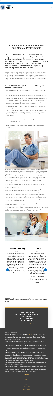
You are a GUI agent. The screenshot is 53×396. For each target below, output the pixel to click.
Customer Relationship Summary (26, 386)
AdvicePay (26, 382)
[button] (7, 269)
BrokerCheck (26, 3)
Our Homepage (26, 389)
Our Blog (26, 384)
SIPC (31, 334)
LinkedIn (26, 379)
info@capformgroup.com (29, 323)
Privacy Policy (26, 377)
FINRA (28, 334)
